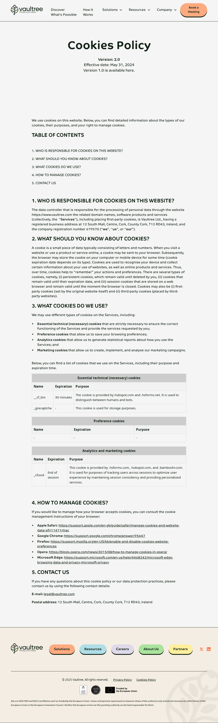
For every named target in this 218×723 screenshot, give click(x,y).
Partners (180, 649)
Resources (93, 649)
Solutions (62, 649)
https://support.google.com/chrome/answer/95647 (104, 536)
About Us (151, 649)
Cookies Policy (146, 680)
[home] (27, 11)
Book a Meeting (193, 10)
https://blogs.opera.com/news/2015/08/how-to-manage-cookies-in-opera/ (108, 552)
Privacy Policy (122, 680)
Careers (122, 649)
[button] (112, 10)
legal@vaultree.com (59, 594)
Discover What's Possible (64, 12)
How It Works (88, 12)
